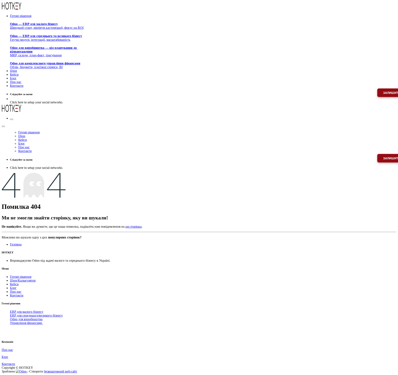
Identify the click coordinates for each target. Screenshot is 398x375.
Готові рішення (20, 276)
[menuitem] (20, 16)
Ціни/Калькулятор (23, 280)
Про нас (15, 291)
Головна (16, 244)
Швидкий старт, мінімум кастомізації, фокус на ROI (47, 25)
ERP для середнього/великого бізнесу (36, 315)
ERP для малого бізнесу (26, 311)
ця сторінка (133, 226)
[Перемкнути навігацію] (11, 119)
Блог (13, 288)
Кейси (14, 284)
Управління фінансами (26, 323)
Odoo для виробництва (26, 319)
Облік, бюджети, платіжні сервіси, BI (45, 65)
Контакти (16, 295)
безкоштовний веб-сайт (60, 371)
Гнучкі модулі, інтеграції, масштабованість (46, 37)
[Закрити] (3, 126)
